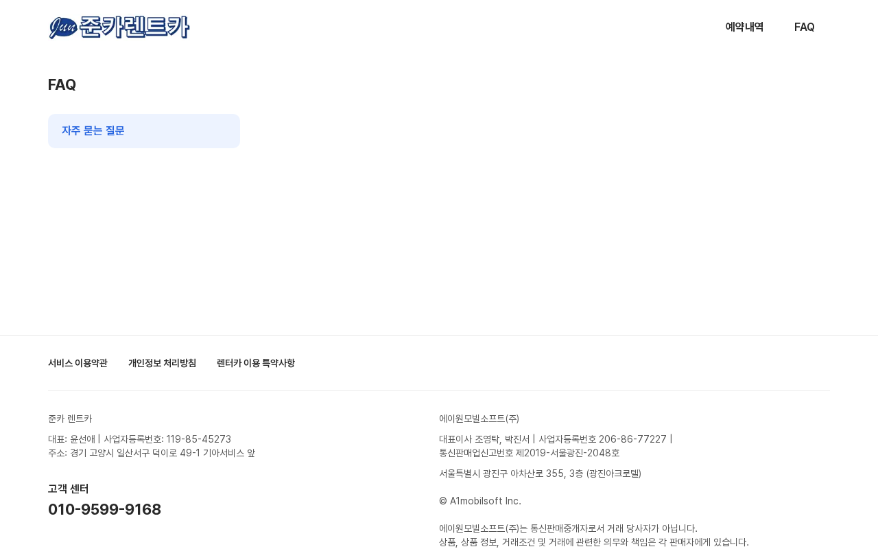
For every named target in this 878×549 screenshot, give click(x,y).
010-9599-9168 (104, 509)
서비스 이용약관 (78, 363)
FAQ (804, 27)
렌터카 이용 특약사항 (256, 363)
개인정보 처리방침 (162, 363)
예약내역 (745, 27)
